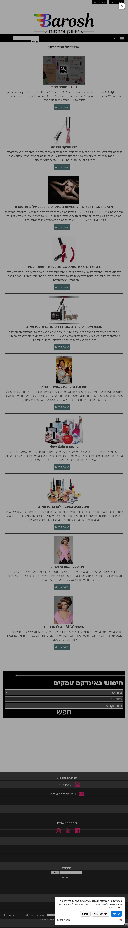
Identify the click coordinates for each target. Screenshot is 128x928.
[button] (122, 6)
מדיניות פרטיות (63, 920)
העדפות (85, 914)
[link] (120, 920)
